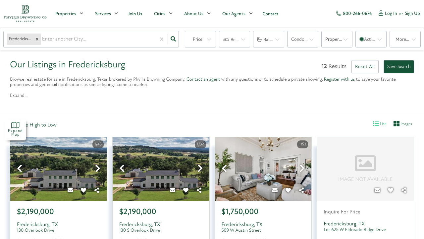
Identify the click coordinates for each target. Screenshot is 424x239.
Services (103, 14)
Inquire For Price (342, 212)
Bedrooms (240, 40)
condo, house (304, 39)
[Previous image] (19, 169)
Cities (159, 14)
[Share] (97, 191)
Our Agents (233, 14)
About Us (193, 14)
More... (402, 39)
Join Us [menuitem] (135, 14)
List (382, 124)
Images (405, 124)
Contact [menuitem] (270, 14)
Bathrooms (273, 40)
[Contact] (70, 191)
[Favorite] (83, 191)
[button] (37, 39)
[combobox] (42, 39)
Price (197, 39)
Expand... (18, 95)
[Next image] (97, 169)
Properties (65, 14)
